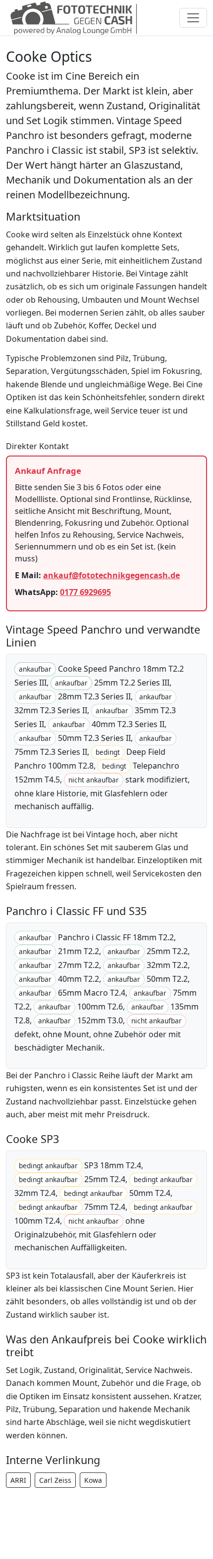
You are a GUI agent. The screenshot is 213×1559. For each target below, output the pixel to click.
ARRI (18, 1480)
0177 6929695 (85, 592)
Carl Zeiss (55, 1480)
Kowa (93, 1480)
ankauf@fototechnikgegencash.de (111, 575)
